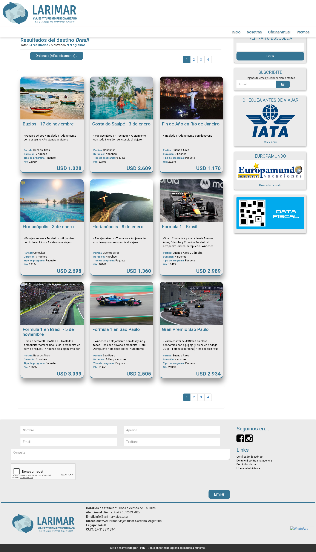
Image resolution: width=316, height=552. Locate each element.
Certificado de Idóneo (249, 456)
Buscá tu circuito (270, 185)
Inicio (236, 32)
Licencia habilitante (248, 468)
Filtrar (270, 56)
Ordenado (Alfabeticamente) (56, 55)
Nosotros (254, 32)
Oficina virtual (279, 32)
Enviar (219, 494)
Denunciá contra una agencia (254, 460)
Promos (303, 32)
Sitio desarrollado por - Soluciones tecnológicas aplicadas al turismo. (158, 547)
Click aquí (270, 142)
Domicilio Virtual (246, 464)
